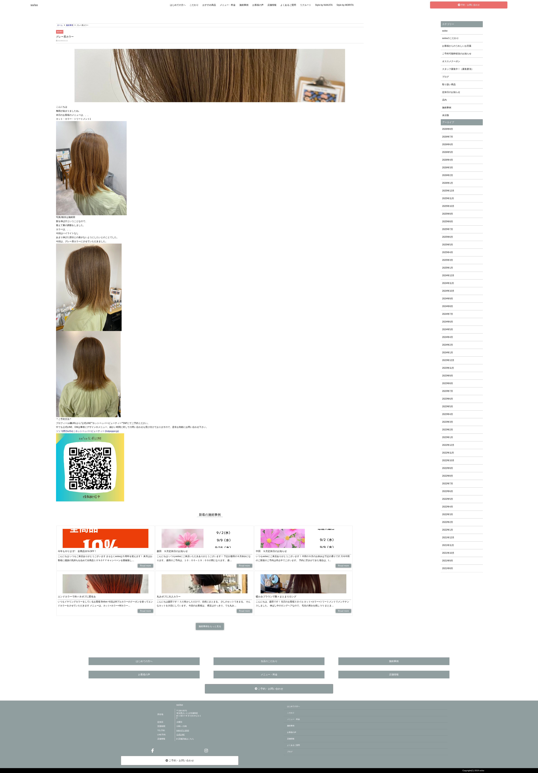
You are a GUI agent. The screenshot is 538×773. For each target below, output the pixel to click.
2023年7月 (447, 391)
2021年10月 (448, 553)
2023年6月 (447, 399)
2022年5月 (447, 499)
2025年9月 (447, 214)
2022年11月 (448, 453)
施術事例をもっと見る (210, 626)
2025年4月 (447, 252)
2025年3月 (447, 260)
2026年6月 (447, 144)
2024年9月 (447, 298)
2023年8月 (447, 383)
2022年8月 (447, 476)
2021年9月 (447, 560)
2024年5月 (447, 329)
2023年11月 (448, 368)
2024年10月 (448, 291)
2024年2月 (447, 345)
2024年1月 (447, 352)
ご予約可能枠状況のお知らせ (456, 53)
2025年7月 (447, 229)
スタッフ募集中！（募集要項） (458, 69)
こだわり (194, 5)
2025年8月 (447, 221)
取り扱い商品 (449, 84)
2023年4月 (447, 414)
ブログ (445, 77)
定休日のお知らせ (451, 92)
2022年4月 (447, 506)
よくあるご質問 (288, 5)
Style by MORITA (345, 5)
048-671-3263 (182, 731)
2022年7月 (447, 483)
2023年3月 (447, 422)
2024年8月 (447, 306)
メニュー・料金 (228, 5)
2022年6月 (447, 491)
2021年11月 (448, 545)
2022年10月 (448, 460)
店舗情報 (271, 5)
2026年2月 (447, 175)
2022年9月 (447, 468)
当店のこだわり (269, 661)
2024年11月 (448, 283)
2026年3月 (447, 167)
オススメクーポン (451, 61)
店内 (444, 100)
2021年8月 (447, 568)
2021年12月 (448, 537)
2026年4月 (447, 160)
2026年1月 (447, 183)
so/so (444, 31)
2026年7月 (447, 137)
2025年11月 (448, 198)
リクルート (305, 5)
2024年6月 (447, 321)
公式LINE (180, 735)
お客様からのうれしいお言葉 (456, 46)
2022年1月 (447, 530)
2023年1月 (447, 437)
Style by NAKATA (324, 5)
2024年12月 (448, 275)
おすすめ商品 (209, 5)
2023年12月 (448, 360)
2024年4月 (447, 337)
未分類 (445, 115)
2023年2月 (447, 429)
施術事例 (243, 5)
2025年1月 (447, 268)
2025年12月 (448, 190)
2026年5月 (447, 152)
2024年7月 (447, 314)
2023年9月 (447, 375)
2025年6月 (447, 237)
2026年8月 (447, 129)
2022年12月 (448, 445)
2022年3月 (447, 514)
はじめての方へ (178, 5)
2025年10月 (448, 206)
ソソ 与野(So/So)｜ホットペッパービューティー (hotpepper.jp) (87, 431)
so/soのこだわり (450, 38)
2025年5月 (447, 244)
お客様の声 (258, 5)
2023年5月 (447, 406)
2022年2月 (447, 522)
